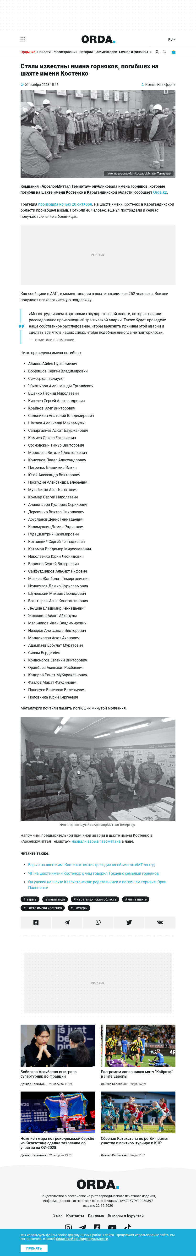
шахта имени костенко (44, 908)
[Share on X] (129, 922)
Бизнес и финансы (133, 52)
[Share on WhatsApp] (98, 922)
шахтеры (80, 908)
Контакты (75, 1216)
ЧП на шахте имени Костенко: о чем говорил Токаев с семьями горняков (93, 873)
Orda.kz (160, 192)
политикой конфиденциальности (82, 1239)
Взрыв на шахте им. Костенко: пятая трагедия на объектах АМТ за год (91, 865)
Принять (34, 1248)
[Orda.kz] (98, 1191)
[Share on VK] (160, 922)
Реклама (96, 1216)
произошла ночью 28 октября (65, 204)
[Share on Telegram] (67, 922)
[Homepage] (98, 39)
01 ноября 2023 (37, 85)
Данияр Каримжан (33, 1084)
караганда (56, 899)
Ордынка (28, 52)
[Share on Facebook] (36, 922)
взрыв (32, 899)
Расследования (65, 52)
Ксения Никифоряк (160, 85)
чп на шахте (137, 899)
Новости (44, 52)
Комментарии (106, 52)
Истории (86, 52)
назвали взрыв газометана (96, 841)
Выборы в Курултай (126, 1216)
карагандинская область (96, 899)
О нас (57, 1216)
